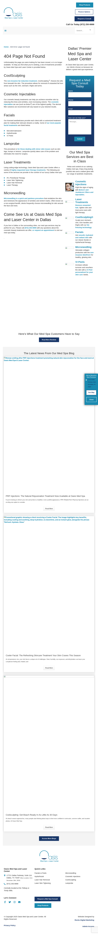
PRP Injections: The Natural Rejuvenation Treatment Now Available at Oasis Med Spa (45, 496)
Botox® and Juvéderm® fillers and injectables (84, 192)
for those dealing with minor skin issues (34, 149)
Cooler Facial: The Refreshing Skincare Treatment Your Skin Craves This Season (43, 655)
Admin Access (88, 926)
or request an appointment (43, 230)
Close (91, 399)
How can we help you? (77, 118)
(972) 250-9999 (87, 24)
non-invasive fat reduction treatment (22, 81)
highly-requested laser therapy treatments (28, 170)
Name (70, 91)
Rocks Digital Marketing (84, 920)
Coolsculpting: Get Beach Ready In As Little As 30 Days (31, 815)
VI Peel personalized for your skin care (84, 272)
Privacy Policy (10, 925)
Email (70, 109)
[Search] (90, 31)
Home (6, 47)
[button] (5, 30)
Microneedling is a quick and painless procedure (24, 198)
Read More (49, 508)
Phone (70, 100)
